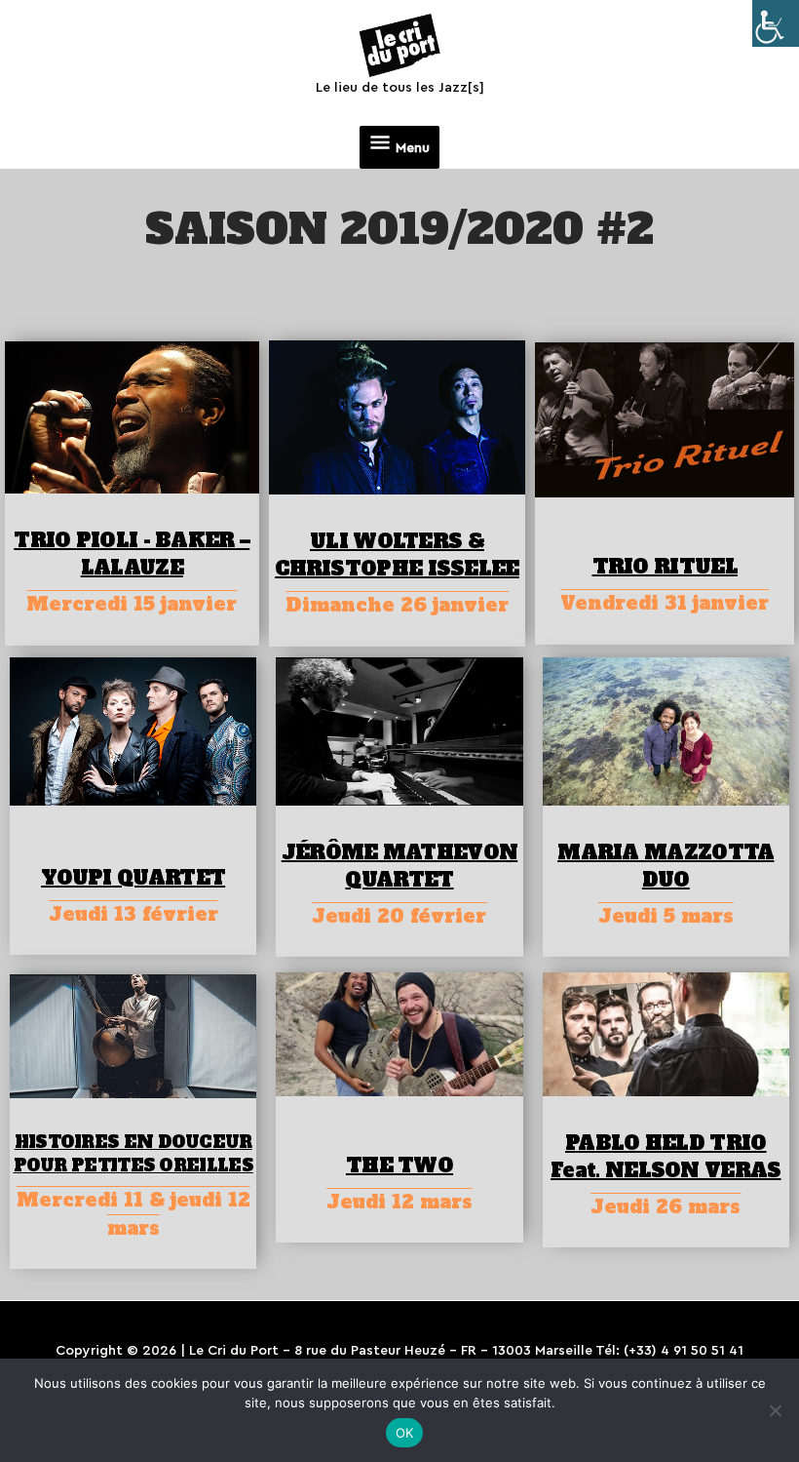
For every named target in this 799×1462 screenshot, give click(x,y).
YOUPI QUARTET (133, 877)
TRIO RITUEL (665, 566)
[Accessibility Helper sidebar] (775, 23)
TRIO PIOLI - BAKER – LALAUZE (131, 554)
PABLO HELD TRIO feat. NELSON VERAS (665, 1156)
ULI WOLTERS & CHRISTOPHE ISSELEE (396, 555)
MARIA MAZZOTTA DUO (665, 866)
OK (405, 1433)
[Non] (774, 1410)
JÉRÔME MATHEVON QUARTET (400, 866)
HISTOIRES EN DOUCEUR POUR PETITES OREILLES (133, 1153)
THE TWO (399, 1165)
